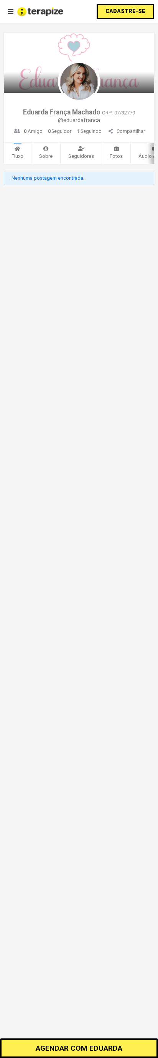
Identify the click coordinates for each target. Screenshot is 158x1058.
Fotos (116, 156)
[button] (125, 11)
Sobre (46, 156)
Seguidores (81, 156)
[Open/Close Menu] (10, 11)
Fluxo (17, 156)
